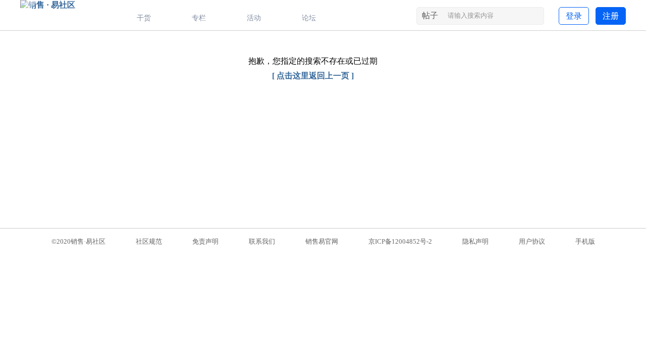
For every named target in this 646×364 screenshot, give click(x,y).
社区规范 (149, 241)
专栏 (199, 18)
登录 (574, 16)
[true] (535, 17)
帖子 (430, 15)
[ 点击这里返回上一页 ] (313, 75)
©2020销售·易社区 (78, 241)
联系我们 (262, 241)
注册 (611, 16)
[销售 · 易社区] (47, 5)
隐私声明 (475, 241)
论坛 (309, 18)
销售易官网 (321, 241)
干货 (144, 18)
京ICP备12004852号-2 (400, 241)
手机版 (585, 241)
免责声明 (205, 241)
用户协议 (532, 241)
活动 (254, 18)
